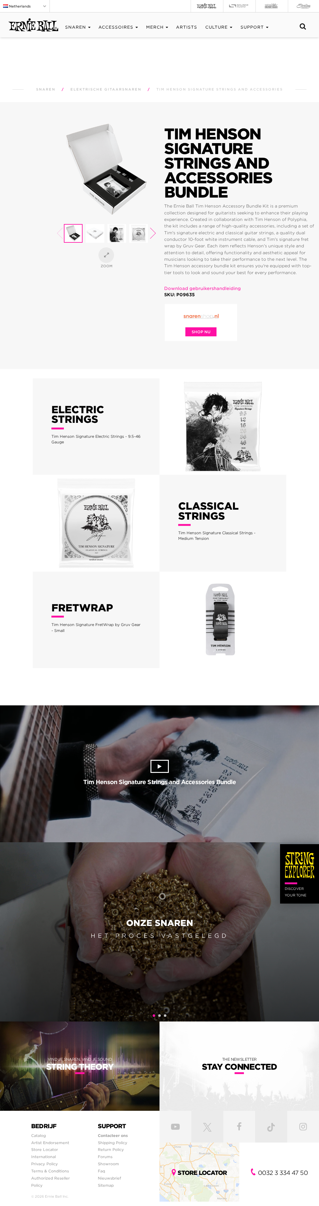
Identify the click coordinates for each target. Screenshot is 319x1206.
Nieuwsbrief (109, 1178)
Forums (105, 1156)
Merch (155, 27)
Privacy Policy (44, 1164)
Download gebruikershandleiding (202, 288)
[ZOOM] (106, 255)
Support (252, 27)
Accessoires (115, 27)
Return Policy (111, 1149)
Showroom (108, 1164)
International (43, 1156)
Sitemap (106, 1185)
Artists (186, 27)
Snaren (75, 27)
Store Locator (44, 1149)
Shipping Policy (112, 1142)
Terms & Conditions (50, 1171)
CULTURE (216, 27)
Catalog (38, 1135)
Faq (101, 1171)
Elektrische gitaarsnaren (105, 89)
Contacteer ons (113, 1135)
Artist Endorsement (50, 1142)
